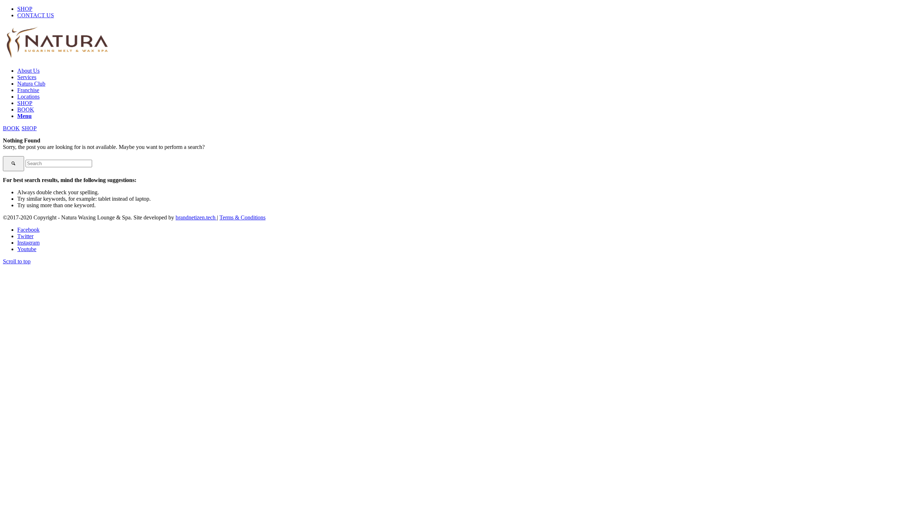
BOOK (11, 128)
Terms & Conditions (242, 217)
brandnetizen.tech (196, 217)
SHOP (24, 9)
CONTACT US (35, 15)
